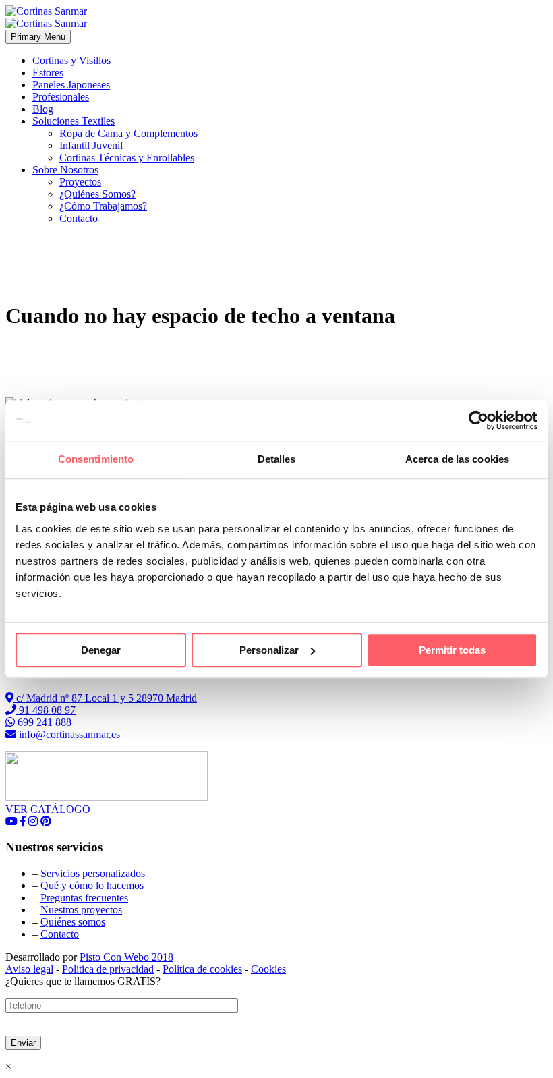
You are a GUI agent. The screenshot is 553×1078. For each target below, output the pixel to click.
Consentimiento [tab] (96, 459)
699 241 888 (43, 722)
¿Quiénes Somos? (97, 194)
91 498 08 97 (46, 710)
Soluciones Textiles (73, 121)
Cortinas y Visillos (71, 60)
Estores (47, 72)
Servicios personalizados (92, 873)
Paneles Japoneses (71, 84)
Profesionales (60, 97)
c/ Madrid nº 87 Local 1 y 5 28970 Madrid (105, 698)
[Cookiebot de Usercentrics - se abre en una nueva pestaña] (478, 420)
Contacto (78, 218)
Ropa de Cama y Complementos (128, 133)
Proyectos (80, 182)
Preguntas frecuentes (84, 897)
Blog (42, 109)
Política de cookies (202, 969)
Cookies (268, 969)
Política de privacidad (108, 969)
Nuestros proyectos (81, 909)
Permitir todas (452, 650)
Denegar (101, 650)
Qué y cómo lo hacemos (92, 885)
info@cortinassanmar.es (68, 734)
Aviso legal (29, 969)
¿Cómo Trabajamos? (103, 206)
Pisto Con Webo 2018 (126, 957)
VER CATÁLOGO (47, 809)
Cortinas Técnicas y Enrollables (126, 157)
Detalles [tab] (277, 459)
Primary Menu (38, 37)
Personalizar (269, 650)
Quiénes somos (72, 922)
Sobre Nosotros (65, 169)
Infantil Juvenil (91, 145)
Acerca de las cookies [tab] (457, 459)
